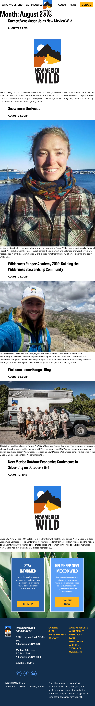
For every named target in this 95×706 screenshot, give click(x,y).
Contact (53, 637)
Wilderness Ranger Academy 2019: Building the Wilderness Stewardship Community (43, 266)
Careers (53, 627)
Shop (51, 631)
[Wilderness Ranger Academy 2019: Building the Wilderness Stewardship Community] (47, 316)
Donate (86, 4)
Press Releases (57, 634)
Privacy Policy (36, 686)
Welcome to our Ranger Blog (29, 369)
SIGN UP (28, 603)
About (62, 4)
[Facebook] (26, 673)
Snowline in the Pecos (24, 108)
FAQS (72, 637)
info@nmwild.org (25, 627)
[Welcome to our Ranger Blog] (47, 413)
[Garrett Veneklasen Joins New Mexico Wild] (47, 62)
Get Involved (34, 4)
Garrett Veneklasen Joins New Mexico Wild (40, 21)
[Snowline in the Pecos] (47, 183)
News (73, 4)
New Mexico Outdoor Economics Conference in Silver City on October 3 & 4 (43, 464)
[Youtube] (34, 673)
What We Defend (12, 4)
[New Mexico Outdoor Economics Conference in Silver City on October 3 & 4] (47, 508)
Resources (75, 634)
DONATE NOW (67, 602)
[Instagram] (19, 673)
